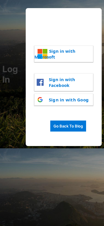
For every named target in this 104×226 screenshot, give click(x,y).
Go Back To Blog (68, 126)
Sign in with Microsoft (54, 54)
